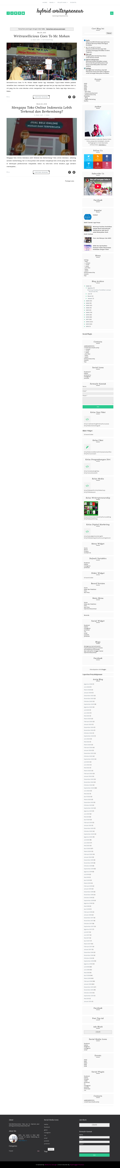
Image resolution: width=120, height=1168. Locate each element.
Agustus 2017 (88, 929)
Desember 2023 (89, 753)
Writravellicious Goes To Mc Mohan (42, 36)
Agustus (90, 288)
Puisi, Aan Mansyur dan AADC (102, 238)
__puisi (86, 266)
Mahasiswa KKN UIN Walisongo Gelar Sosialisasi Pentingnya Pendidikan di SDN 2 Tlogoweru (98, 50)
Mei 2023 (87, 768)
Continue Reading (41, 97)
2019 (85, 88)
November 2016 (88, 955)
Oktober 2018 (88, 897)
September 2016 (89, 961)
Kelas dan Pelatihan (90, 589)
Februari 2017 (88, 946)
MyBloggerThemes (77, 1164)
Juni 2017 (86, 935)
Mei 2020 (87, 845)
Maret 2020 (87, 851)
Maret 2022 (87, 799)
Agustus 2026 (88, 684)
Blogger (103, 669)
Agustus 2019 (88, 871)
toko (48, 115)
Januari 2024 (88, 750)
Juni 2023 (87, 765)
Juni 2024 (87, 739)
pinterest (87, 567)
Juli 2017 (86, 932)
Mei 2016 (86, 972)
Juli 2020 (86, 840)
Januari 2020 (88, 857)
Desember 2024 (89, 727)
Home (45, 2)
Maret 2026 (87, 690)
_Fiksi (86, 261)
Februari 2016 (88, 981)
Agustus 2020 (88, 837)
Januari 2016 (88, 984)
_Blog (86, 98)
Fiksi (85, 591)
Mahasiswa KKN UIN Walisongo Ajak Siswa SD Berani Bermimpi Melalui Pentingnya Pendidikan (97, 43)
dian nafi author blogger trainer (93, 651)
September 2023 (89, 759)
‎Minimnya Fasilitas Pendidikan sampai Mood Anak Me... (99, 290)
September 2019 (89, 869)
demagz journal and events (92, 646)
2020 (85, 87)
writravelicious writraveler (92, 649)
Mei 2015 (86, 998)
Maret (90, 296)
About (86, 549)
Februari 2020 (88, 854)
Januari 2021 (88, 825)
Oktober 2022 (88, 785)
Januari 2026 (88, 693)
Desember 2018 (88, 892)
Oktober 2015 (88, 993)
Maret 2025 (87, 718)
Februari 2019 (88, 886)
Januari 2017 (88, 949)
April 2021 (87, 819)
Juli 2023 (86, 762)
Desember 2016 (88, 952)
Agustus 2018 (88, 903)
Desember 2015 (88, 987)
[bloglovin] (15, 13)
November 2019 (88, 863)
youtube (86, 378)
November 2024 (89, 730)
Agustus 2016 (88, 964)
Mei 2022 (86, 793)
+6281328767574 (89, 346)
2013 (87, 326)
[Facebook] (69, 97)
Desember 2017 (88, 918)
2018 (85, 90)
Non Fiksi (87, 592)
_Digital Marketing (89, 99)
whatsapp (87, 1088)
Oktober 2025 (88, 701)
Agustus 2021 (88, 811)
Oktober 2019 (88, 866)
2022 (85, 83)
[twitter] (12, 13)
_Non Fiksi (87, 91)
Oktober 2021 (88, 805)
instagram (87, 376)
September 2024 (89, 736)
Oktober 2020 (88, 831)
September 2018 (89, 900)
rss (85, 631)
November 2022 (89, 782)
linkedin (86, 1079)
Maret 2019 (87, 883)
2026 (88, 286)
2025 (88, 301)
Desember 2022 (89, 779)
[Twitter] (74, 97)
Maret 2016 (87, 978)
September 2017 (89, 926)
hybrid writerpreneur (60, 11)
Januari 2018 (88, 915)
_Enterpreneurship (90, 94)
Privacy (86, 551)
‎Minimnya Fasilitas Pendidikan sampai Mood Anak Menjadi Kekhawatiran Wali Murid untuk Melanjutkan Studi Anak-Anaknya (98, 230)
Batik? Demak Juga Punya (92, 222)
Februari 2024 (88, 747)
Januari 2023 (88, 776)
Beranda (86, 615)
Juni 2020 (87, 843)
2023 (88, 305)
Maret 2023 (87, 770)
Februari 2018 (88, 912)
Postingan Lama (69, 181)
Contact (95, 215)
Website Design (51, 1164)
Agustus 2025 (88, 707)
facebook (87, 563)
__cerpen (87, 263)
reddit (86, 1081)
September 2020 (89, 834)
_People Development (91, 93)
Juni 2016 (86, 970)
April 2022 (87, 796)
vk (84, 1084)
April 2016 (87, 975)
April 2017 (87, 941)
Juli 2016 (86, 967)
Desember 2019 (88, 860)
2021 (85, 85)
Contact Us (87, 553)
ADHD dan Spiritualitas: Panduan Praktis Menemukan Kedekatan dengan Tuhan (102, 247)
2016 (87, 322)
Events (73, 2)
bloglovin (87, 1046)
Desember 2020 (89, 828)
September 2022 (89, 788)
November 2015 (88, 990)
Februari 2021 (88, 822)
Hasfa (88, 40)
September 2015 (89, 995)
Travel (11, 1151)
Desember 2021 (88, 802)
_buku (86, 269)
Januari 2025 (88, 724)
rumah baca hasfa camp (91, 347)
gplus (46, 1130)
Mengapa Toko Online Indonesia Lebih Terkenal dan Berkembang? (42, 109)
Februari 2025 (88, 721)
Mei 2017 (86, 938)
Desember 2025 (89, 695)
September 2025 (89, 704)
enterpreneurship (89, 272)
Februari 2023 (88, 773)
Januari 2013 (88, 1001)
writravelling (48, 40)
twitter (86, 373)
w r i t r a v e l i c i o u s (93, 47)
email (85, 633)
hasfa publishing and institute (93, 648)
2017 (87, 319)
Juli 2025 (86, 710)
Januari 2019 (88, 889)
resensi (86, 274)
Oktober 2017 (88, 923)
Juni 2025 (87, 713)
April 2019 (87, 880)
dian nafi (89, 54)
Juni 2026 (87, 687)
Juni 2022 (87, 791)
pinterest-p (87, 375)
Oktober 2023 (88, 756)
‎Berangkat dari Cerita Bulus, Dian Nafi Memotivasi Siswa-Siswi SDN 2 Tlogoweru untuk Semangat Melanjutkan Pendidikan (97, 71)
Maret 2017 (87, 944)
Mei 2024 (86, 742)
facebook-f (87, 372)
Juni (89, 294)
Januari (90, 298)
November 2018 (88, 894)
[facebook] (8, 13)
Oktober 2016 (88, 958)
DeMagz (88, 68)
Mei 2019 (86, 877)
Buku (52, 2)
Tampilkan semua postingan (55, 29)
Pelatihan (62, 2)
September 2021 (89, 808)
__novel (86, 264)
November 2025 (89, 698)
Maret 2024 (87, 745)
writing (86, 260)
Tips (85, 275)
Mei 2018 (86, 906)
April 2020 (87, 848)
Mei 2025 (86, 716)
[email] (23, 13)
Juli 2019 (86, 874)
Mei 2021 (86, 817)
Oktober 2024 (88, 733)
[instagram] (19, 13)
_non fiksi (87, 268)
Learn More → (22, 1140)
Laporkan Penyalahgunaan (92, 674)
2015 (87, 324)
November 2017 (88, 920)
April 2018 (87, 909)
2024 (88, 303)
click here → (102, 145)
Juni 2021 (86, 814)
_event (86, 271)
